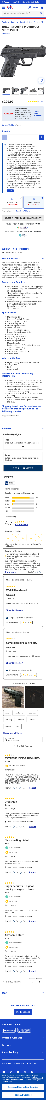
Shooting (23, 22)
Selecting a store (23, 211)
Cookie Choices (8, 1081)
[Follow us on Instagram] (25, 1071)
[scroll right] (41, 91)
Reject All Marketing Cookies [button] (23, 1087)
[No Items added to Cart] (42, 7)
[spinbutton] (23, 137)
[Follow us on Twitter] (10, 1071)
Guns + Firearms (34, 22)
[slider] (23, 61)
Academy (5, 22)
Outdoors (14, 22)
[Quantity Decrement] (4, 137)
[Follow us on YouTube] (17, 1071)
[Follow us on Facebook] (3, 1071)
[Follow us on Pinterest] (32, 1071)
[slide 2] (15, 91)
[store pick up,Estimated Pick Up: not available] (12, 202)
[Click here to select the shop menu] (3, 7)
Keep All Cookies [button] (23, 1094)
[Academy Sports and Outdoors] (10, 7)
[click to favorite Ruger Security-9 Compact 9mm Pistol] (41, 80)
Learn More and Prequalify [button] (38, 114)
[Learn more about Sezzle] (23, 227)
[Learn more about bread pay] (23, 235)
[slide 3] (24, 91)
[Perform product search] (41, 13)
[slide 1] (6, 91)
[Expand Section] (23, 447)
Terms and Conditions (14, 1079)
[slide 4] (33, 91)
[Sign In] (30, 7)
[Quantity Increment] (41, 137)
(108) (42, 101)
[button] (38, 113)
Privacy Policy (37, 1078)
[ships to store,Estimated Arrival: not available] (34, 202)
